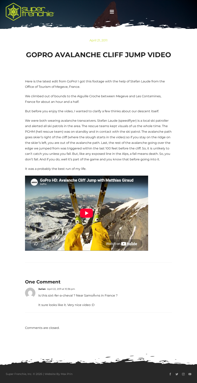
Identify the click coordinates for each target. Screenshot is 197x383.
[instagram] (183, 374)
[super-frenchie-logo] (30, 4)
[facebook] (170, 374)
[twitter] (176, 374)
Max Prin (67, 374)
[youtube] (190, 374)
